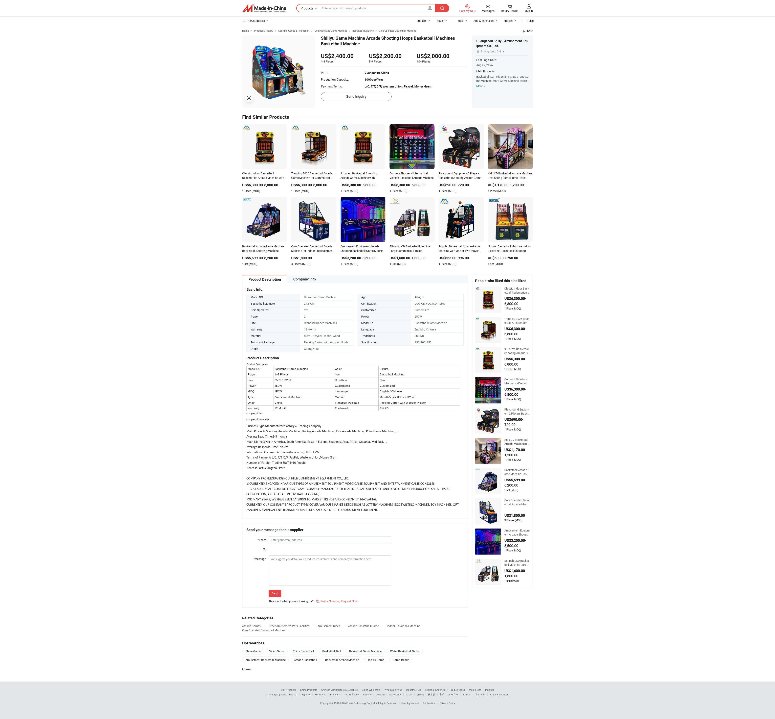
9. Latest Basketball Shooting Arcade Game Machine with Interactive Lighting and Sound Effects (517, 351)
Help (461, 21)
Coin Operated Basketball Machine (263, 630)
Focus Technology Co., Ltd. (361, 703)
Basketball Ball (331, 651)
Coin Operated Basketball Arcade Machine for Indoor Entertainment (516, 502)
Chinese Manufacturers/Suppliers (339, 689)
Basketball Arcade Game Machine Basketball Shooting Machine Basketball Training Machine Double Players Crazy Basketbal (517, 472)
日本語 (431, 694)
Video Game (276, 651)
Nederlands (395, 694)
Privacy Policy (447, 703)
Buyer (440, 21)
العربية (409, 694)
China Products (308, 689)
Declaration (429, 703)
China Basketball (303, 651)
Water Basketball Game (404, 651)
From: (262, 540)
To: (265, 549)
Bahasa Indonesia (499, 694)
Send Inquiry (356, 96)
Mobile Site (475, 689)
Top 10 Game (376, 660)
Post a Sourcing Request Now (337, 601)
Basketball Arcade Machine (342, 660)
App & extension (483, 21)
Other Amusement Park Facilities (289, 626)
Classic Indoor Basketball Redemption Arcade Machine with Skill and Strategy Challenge (516, 291)
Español (306, 694)
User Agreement (410, 703)
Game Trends (401, 660)
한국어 (420, 694)
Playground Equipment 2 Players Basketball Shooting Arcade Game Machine (516, 411)
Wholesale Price (393, 689)
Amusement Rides (328, 626)
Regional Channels (435, 689)
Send (275, 593)
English (293, 694)
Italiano (367, 694)
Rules (530, 21)
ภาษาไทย (453, 694)
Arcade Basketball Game (363, 626)
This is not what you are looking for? (291, 601)
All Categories (256, 21)
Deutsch (380, 694)
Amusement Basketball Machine (265, 660)
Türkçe (466, 694)
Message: (260, 559)
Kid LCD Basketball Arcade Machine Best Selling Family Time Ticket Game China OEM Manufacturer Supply (517, 442)
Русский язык (351, 694)
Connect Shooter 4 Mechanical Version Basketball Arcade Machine (516, 381)
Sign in (529, 11)
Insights (489, 689)
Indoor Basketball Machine (403, 626)
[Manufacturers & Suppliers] (264, 8)
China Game (253, 651)
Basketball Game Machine (365, 651)
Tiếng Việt (479, 694)
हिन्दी (442, 694)
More (479, 86)
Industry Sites (413, 689)
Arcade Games (251, 626)
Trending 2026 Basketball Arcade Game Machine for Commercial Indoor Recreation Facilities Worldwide (517, 321)
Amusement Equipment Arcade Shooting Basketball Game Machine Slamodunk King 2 (517, 532)
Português (320, 694)
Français (335, 694)
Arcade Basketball (305, 660)
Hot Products (288, 689)
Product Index (457, 689)
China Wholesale (371, 689)
